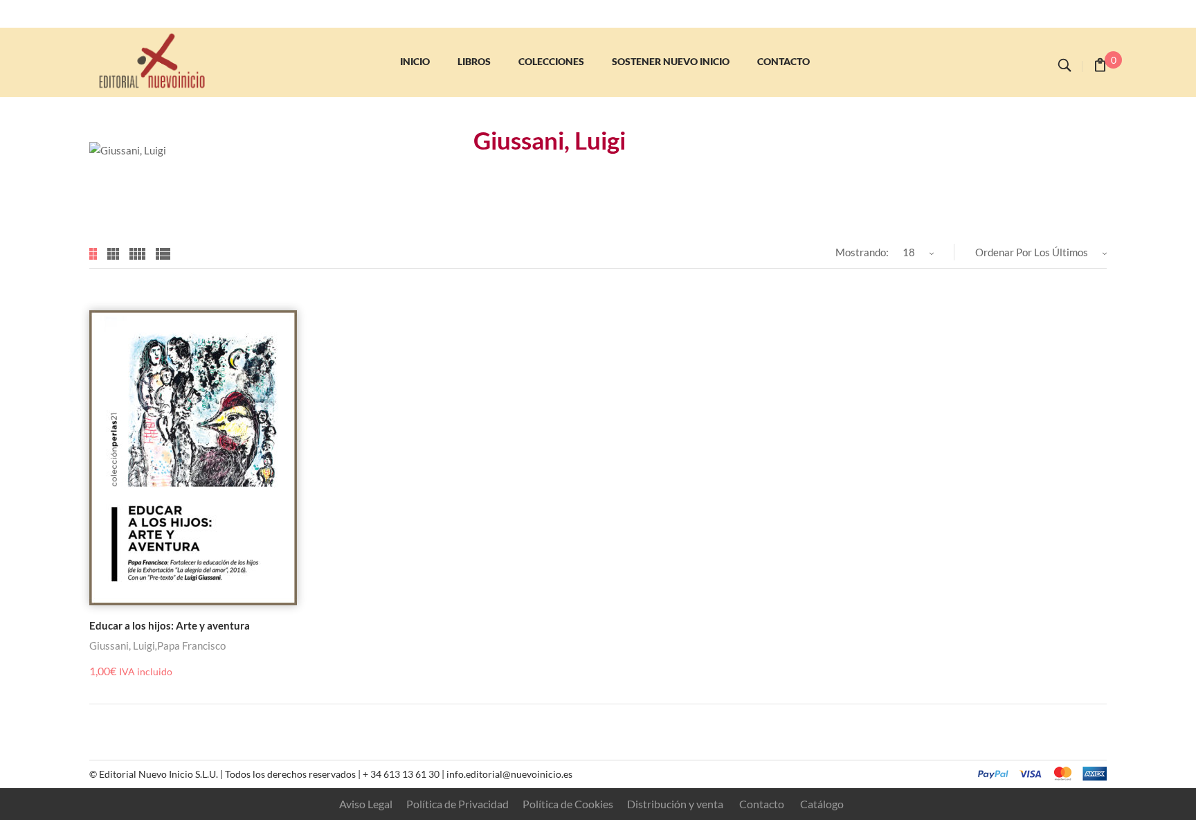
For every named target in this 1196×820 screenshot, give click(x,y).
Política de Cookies (568, 803)
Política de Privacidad (457, 803)
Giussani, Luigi (122, 645)
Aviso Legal (365, 803)
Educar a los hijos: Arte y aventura (169, 625)
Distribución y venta (675, 803)
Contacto (761, 803)
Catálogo (822, 803)
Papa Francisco (191, 645)
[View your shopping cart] (1100, 66)
